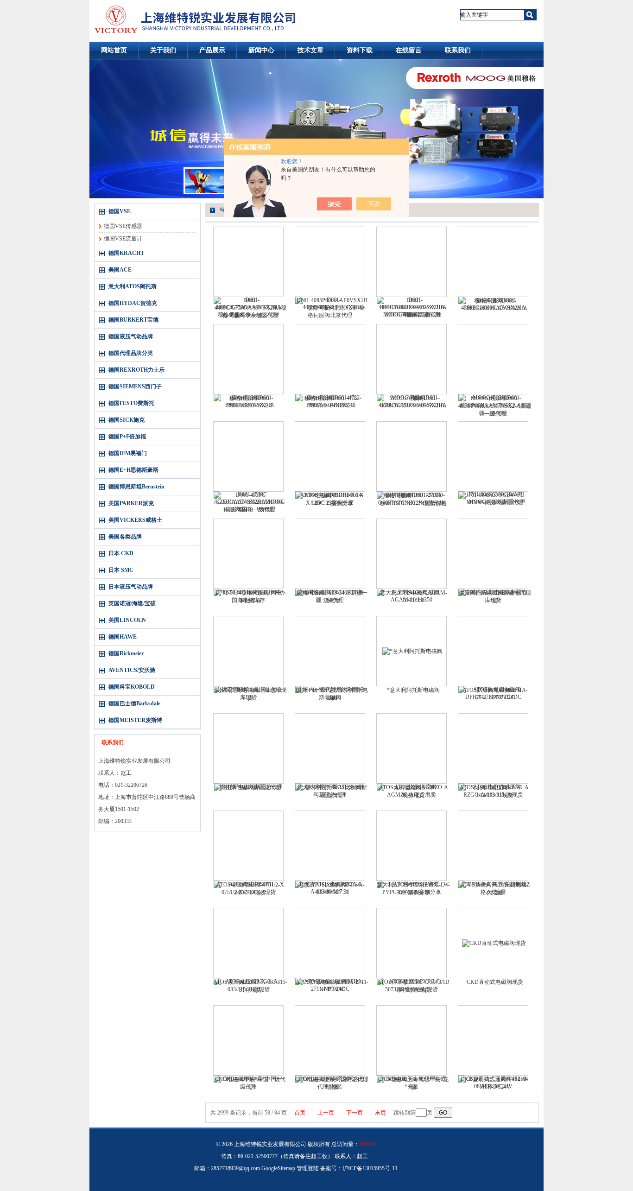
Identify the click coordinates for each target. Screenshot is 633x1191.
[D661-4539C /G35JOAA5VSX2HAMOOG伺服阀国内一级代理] (248, 456)
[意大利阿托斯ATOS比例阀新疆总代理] (330, 748)
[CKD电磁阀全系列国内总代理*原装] (330, 1040)
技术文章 (310, 50)
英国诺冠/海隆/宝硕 (132, 603)
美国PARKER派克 (131, 503)
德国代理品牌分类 (130, 353)
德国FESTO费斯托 (131, 403)
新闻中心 (261, 50)
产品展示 (212, 50)
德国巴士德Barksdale (134, 703)
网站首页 (114, 50)
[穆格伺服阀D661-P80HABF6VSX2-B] (248, 359)
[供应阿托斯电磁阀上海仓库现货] (248, 651)
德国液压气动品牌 (130, 336)
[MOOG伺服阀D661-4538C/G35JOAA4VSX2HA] (411, 359)
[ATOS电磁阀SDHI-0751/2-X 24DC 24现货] (248, 846)
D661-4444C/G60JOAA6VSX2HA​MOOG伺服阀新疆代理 (413, 307)
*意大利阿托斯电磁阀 (413, 690)
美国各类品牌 (125, 536)
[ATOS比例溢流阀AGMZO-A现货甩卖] (411, 748)
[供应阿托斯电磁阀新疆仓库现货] (493, 554)
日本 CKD (120, 553)
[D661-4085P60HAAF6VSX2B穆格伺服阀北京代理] (330, 262)
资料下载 (360, 50)
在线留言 (409, 50)
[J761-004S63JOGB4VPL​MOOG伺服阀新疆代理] (493, 456)
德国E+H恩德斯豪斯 (133, 470)
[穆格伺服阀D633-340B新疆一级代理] (330, 554)
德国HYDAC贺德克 (132, 303)
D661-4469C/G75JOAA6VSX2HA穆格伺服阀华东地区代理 (250, 308)
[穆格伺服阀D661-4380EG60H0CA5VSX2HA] (493, 262)
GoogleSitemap (278, 1168)
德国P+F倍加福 (127, 436)
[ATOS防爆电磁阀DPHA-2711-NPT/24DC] (330, 943)
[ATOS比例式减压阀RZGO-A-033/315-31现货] (493, 748)
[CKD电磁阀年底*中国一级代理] (248, 1040)
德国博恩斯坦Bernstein (136, 486)
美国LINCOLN (127, 620)
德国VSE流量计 (123, 238)
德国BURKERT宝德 (133, 320)
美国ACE (120, 269)
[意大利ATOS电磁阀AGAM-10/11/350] (411, 554)
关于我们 (163, 50)
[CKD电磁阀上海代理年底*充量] (411, 1040)
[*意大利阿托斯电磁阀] (411, 651)
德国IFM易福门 (127, 453)
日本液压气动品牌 (130, 586)
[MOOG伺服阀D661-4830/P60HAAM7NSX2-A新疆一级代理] (493, 359)
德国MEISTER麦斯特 (135, 720)
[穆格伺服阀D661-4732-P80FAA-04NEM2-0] (330, 359)
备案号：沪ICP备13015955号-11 (359, 1168)
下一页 (354, 1112)
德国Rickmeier (126, 653)
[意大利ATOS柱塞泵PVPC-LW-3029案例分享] (411, 846)
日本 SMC (120, 570)
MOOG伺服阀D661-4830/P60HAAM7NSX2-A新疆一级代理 (495, 406)
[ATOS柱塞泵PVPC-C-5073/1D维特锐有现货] (411, 943)
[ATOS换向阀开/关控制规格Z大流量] (493, 846)
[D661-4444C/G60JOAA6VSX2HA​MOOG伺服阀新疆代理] (411, 262)
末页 (380, 1112)
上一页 (325, 1112)
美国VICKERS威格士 (135, 520)
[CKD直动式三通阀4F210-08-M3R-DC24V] (493, 1040)
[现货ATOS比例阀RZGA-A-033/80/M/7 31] (330, 846)
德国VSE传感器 (123, 226)
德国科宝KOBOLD (131, 687)
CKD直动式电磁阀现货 (495, 982)
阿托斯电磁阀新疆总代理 (250, 787)
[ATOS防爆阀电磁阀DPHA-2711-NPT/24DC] (493, 651)
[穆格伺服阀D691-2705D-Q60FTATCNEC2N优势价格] (411, 456)
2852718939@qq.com (235, 1168)
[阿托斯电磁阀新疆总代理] (248, 748)
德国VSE (119, 211)
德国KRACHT (126, 253)
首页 (299, 1112)
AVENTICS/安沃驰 (131, 670)
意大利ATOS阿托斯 (132, 286)
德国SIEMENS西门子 (135, 386)
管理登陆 (308, 1168)
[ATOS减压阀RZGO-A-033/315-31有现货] (248, 943)
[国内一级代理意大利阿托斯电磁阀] (330, 651)
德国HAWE (122, 637)
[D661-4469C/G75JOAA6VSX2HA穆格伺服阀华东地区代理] (248, 262)
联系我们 (458, 50)
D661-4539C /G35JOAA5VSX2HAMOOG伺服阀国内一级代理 (250, 502)
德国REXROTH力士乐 (136, 370)
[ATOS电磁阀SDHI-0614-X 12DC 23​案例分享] (330, 456)
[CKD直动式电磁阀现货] (493, 943)
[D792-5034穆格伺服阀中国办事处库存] (248, 554)
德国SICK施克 (126, 420)
